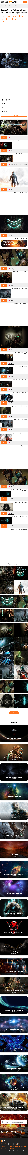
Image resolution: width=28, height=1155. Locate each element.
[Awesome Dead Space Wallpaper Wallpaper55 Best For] (7, 615)
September (4, 1127)
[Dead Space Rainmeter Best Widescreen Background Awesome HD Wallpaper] (21, 701)
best (21, 16)
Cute (22, 1126)
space (3, 16)
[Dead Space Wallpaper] (7, 601)
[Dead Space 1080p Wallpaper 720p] (7, 686)
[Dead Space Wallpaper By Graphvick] (7, 701)
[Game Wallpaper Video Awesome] (7, 644)
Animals (17, 6)
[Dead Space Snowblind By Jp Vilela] (21, 672)
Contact (11, 1144)
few (10, 21)
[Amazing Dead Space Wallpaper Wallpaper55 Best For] (21, 601)
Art (6, 6)
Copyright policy (17, 1146)
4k (1, 6)
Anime (11, 6)
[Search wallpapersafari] (3, 1122)
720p (14, 19)
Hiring (15, 1144)
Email (19, 1144)
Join (25, 2)
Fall (13, 1127)
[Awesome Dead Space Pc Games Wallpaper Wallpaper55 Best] (21, 615)
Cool (19, 1126)
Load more (14, 713)
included (4, 21)
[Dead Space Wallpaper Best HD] (21, 587)
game (3, 19)
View (4, 137)
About (2, 1144)
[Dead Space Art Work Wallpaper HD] (21, 658)
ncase (5, 111)
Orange (9, 1127)
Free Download (14, 115)
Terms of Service (9, 1148)
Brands (24, 6)
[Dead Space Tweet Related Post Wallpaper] (21, 630)
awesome (15, 16)
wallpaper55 (22, 19)
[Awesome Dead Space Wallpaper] (7, 658)
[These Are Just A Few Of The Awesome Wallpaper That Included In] (7, 573)
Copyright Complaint (6, 1146)
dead (9, 16)
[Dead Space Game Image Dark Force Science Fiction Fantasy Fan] (7, 630)
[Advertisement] (14, 38)
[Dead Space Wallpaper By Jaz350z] (21, 573)
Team (6, 1144)
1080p (9, 19)
